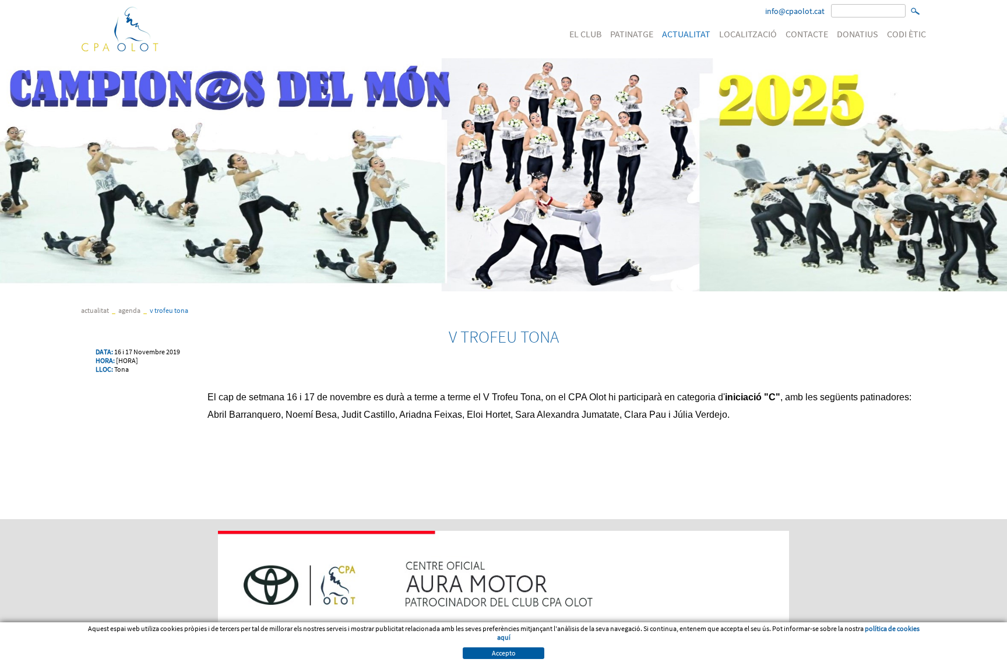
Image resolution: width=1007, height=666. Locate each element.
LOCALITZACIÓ (748, 34)
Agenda (129, 310)
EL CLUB (585, 34)
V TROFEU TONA (169, 310)
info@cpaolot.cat (795, 11)
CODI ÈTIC (906, 34)
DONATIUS (857, 34)
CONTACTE (807, 34)
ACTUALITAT (686, 34)
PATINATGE (631, 34)
